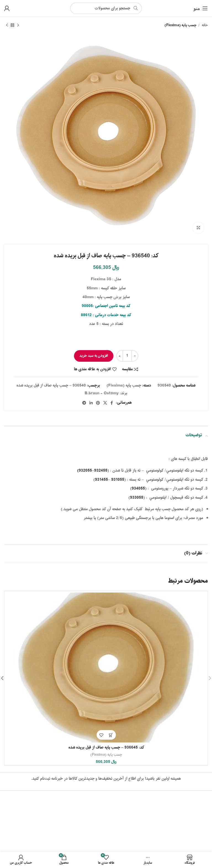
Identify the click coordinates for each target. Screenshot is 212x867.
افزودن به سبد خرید (94, 355)
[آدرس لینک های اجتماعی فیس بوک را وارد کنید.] (112, 402)
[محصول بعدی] (7, 25)
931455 (101, 479)
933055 (136, 497)
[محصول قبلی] (18, 25)
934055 (138, 488)
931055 (117, 479)
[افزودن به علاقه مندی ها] (101, 735)
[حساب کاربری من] (6, 8)
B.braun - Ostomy (102, 393)
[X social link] (105, 402)
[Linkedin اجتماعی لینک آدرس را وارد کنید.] (91, 402)
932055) (84, 470)
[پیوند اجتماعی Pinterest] (98, 402)
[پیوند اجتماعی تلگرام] (84, 402)
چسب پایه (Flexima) (181, 25)
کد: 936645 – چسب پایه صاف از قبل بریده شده (106, 747)
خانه (204, 25)
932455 (100, 470)
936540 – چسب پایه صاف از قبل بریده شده (51, 385)
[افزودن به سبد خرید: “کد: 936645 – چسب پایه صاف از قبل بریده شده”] (111, 735)
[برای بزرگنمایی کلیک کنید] (198, 227)
